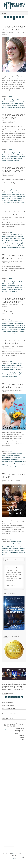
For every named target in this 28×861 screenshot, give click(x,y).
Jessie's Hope (19, 459)
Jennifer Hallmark (11, 459)
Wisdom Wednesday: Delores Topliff (13, 342)
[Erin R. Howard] (14, 9)
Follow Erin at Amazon (7, 702)
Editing (11, 457)
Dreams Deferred (7, 546)
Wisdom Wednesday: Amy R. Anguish (13, 28)
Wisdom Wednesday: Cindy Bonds (13, 116)
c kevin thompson (19, 192)
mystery (18, 283)
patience (4, 461)
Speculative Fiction (17, 196)
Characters (5, 545)
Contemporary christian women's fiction (13, 238)
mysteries (22, 194)
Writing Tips (17, 156)
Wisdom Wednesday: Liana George (13, 213)
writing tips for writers (15, 466)
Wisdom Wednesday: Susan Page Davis (13, 257)
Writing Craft (21, 461)
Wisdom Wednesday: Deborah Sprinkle (14, 300)
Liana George (14, 240)
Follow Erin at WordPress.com (9, 711)
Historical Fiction (12, 371)
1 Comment (7, 391)
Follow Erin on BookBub (8, 705)
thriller (8, 198)
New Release (10, 103)
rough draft (10, 461)
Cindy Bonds (11, 154)
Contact (14, 760)
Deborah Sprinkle (7, 325)
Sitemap (21, 759)
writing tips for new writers (18, 107)
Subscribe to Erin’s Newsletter (9, 713)
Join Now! (11, 585)
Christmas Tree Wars (17, 367)
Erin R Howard (19, 154)
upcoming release (15, 198)
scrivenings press (6, 196)
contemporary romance (15, 545)
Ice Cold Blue (11, 283)
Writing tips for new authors (9, 202)
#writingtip (17, 455)
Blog (10, 96)
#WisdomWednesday (8, 100)
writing (16, 103)
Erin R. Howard (16, 755)
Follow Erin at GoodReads (8, 708)
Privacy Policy (15, 759)
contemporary (6, 369)
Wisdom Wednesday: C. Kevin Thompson (13, 169)
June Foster (8, 548)
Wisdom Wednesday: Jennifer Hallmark (13, 386)
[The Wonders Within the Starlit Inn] (14, 613)
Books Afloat (17, 365)
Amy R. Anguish (18, 100)
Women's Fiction (11, 244)
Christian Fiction (6, 194)
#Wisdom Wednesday (15, 98)
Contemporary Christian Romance (11, 101)
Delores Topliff (14, 369)
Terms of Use (7, 759)
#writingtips (5, 457)
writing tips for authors (11, 105)
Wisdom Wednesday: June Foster (13, 476)
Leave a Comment (8, 122)
